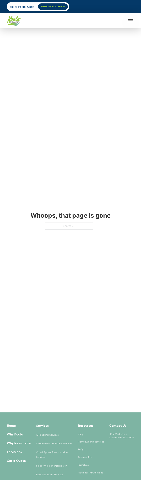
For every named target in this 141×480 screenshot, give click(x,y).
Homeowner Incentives (91, 441)
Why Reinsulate (19, 443)
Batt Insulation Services (49, 474)
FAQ (80, 449)
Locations (14, 452)
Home (11, 426)
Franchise (83, 464)
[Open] (130, 20)
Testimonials (85, 457)
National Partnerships (90, 472)
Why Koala (15, 434)
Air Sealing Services (47, 434)
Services (42, 426)
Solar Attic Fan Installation (51, 465)
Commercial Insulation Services (54, 443)
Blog (80, 434)
